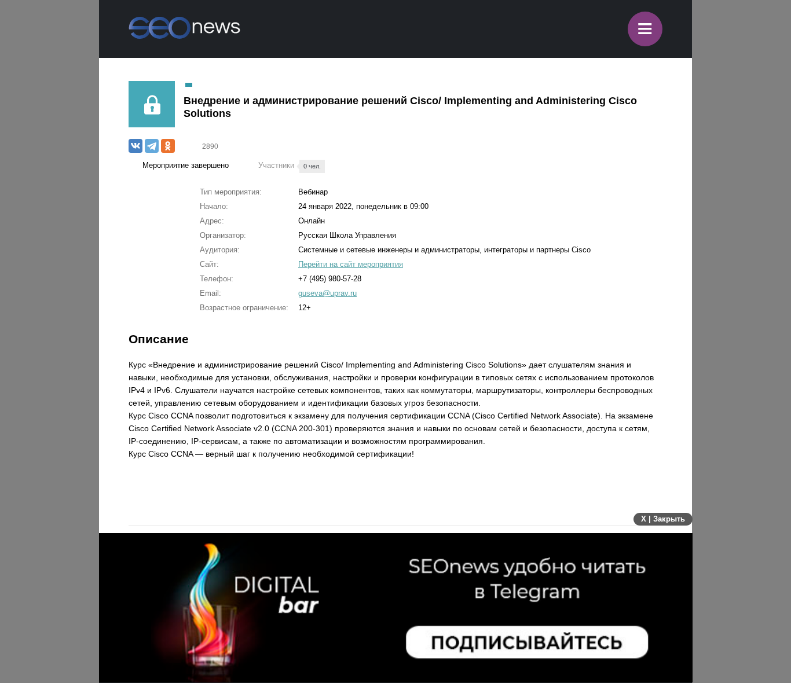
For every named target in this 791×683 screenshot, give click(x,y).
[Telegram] (152, 146)
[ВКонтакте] (135, 146)
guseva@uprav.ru (327, 293)
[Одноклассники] (168, 146)
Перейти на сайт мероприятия (350, 264)
